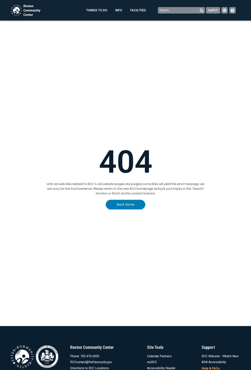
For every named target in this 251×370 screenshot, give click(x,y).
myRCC (213, 10)
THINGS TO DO (96, 10)
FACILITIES (138, 10)
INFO (118, 10)
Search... (165, 10)
